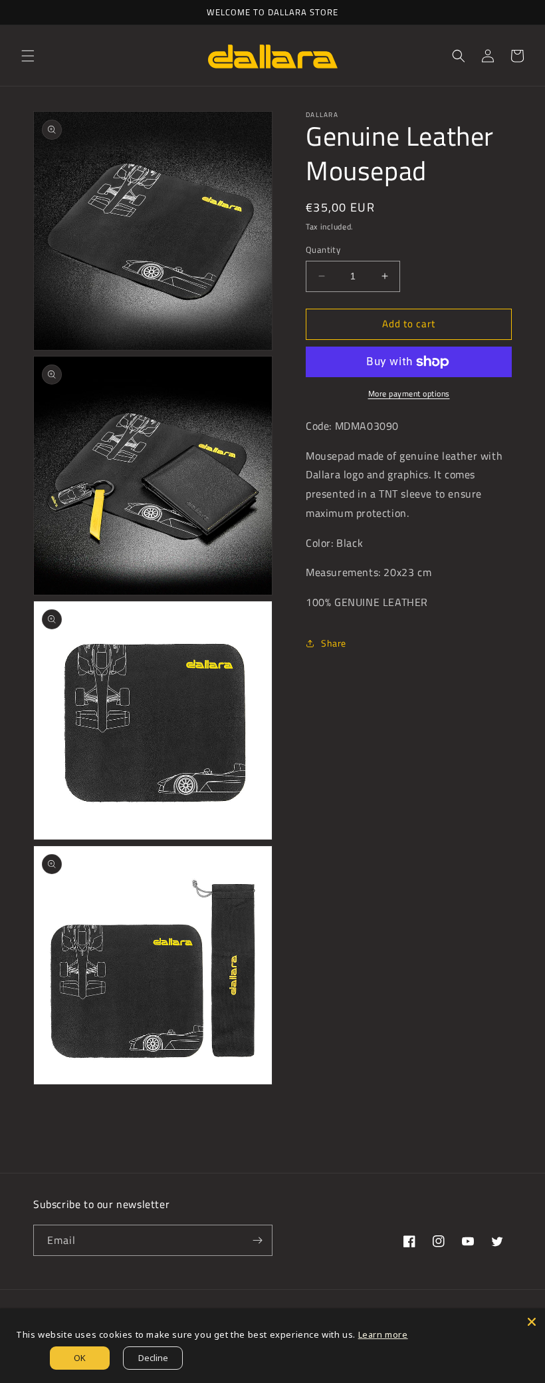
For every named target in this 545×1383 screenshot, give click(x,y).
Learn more (383, 1334)
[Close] (531, 1321)
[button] (28, 56)
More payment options (409, 394)
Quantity (323, 249)
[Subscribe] (257, 1240)
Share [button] (333, 643)
